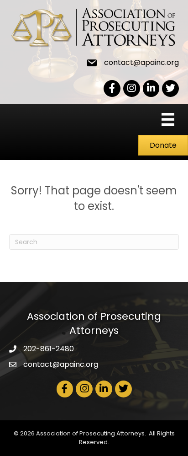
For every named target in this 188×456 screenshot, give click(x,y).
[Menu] (167, 119)
